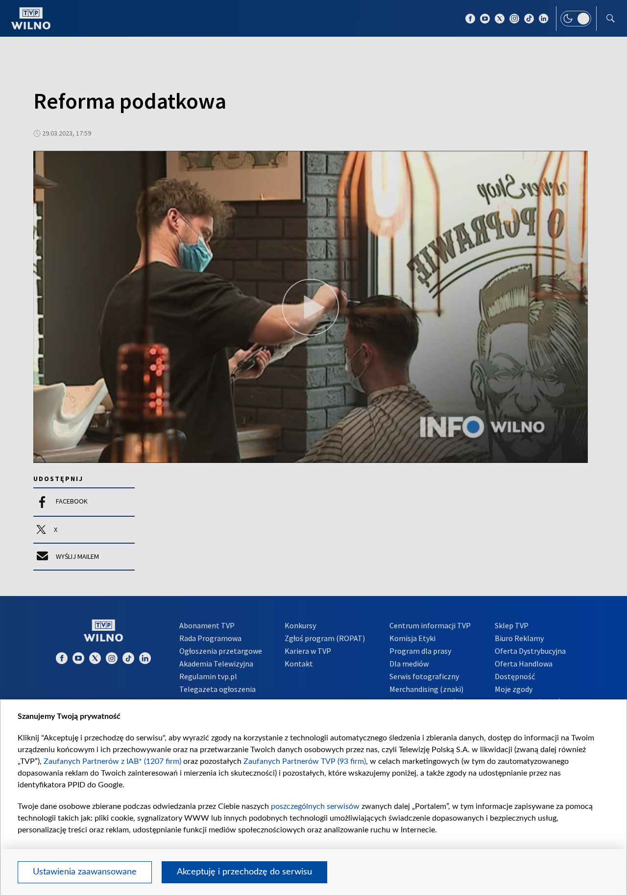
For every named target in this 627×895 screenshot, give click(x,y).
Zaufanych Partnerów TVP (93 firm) (304, 761)
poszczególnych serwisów (315, 806)
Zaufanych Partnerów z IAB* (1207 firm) (112, 761)
